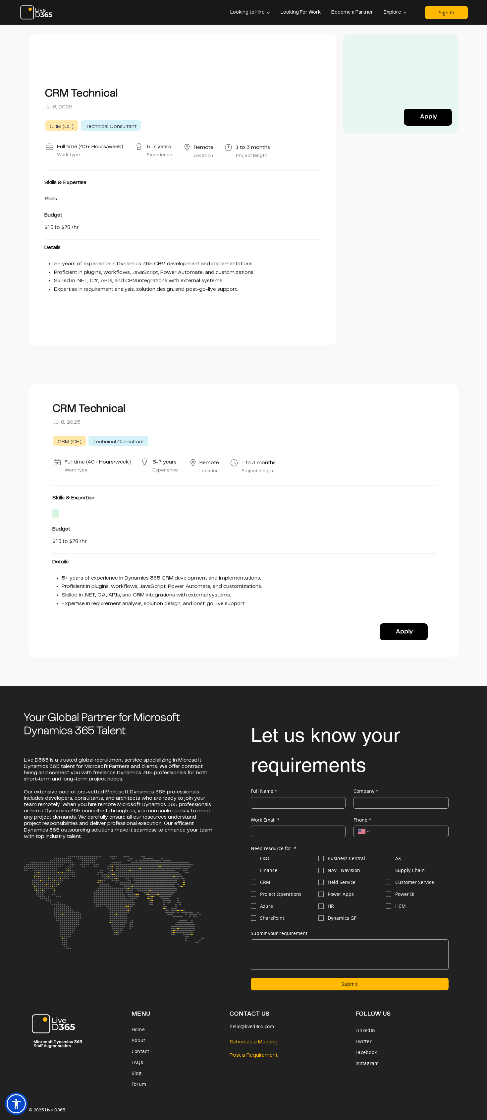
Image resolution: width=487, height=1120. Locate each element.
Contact (140, 1051)
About (138, 1040)
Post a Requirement (254, 1055)
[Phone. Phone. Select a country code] (364, 831)
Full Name (264, 791)
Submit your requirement (279, 933)
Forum (139, 1084)
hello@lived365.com (252, 1026)
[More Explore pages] (404, 12)
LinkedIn (365, 1030)
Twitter (363, 1041)
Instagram (367, 1063)
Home (139, 1029)
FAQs (137, 1062)
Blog (136, 1073)
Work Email (265, 820)
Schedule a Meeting (254, 1041)
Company (365, 791)
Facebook (366, 1052)
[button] (16, 1103)
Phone (362, 820)
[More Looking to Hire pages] (268, 12)
